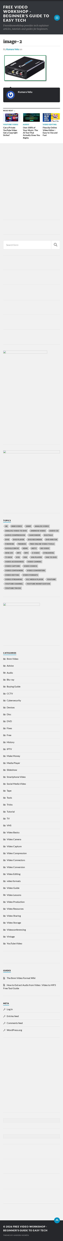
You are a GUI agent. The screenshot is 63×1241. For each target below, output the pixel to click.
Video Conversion (16, 867)
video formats (30, 575)
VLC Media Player (34, 579)
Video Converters (36, 570)
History (10, 742)
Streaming (48, 553)
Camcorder (34, 535)
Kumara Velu (12, 49)
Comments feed (15, 1023)
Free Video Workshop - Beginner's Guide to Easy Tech (26, 13)
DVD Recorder (35, 539)
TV (8, 818)
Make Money (13, 755)
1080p (28, 526)
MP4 (26, 553)
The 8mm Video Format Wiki (21, 978)
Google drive (12, 548)
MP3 (19, 553)
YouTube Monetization (38, 584)
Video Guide (13, 887)
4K (6, 526)
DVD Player (18, 539)
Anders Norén (21, 1235)
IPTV (9, 749)
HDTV (34, 548)
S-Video (36, 553)
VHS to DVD (51, 557)
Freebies (22, 544)
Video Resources (15, 908)
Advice (10, 665)
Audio (10, 672)
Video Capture (12, 566)
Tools (9, 797)
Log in (10, 1009)
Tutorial (11, 811)
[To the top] (57, 1220)
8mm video (16, 526)
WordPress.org (14, 1030)
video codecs (30, 566)
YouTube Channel (14, 584)
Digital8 (48, 535)
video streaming (13, 579)
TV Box (8, 557)
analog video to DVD (16, 531)
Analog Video (42, 526)
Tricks (10, 804)
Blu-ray (10, 679)
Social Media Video (16, 783)
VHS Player (36, 557)
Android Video (38, 531)
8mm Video (12, 658)
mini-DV (9, 553)
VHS (25, 557)
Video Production (16, 901)
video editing (12, 575)
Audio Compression (15, 535)
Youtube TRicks (13, 588)
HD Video (44, 548)
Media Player (13, 763)
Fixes (9, 728)
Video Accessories (14, 562)
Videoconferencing (16, 929)
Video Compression (17, 853)
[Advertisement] (31, 182)
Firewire (9, 544)
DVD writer (51, 539)
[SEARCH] (55, 244)
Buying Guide (13, 686)
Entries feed (13, 1016)
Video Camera (34, 562)
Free (9, 735)
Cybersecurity (14, 700)
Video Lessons (14, 895)
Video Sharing (14, 915)
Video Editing (13, 874)
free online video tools (42, 544)
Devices (11, 707)
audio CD (53, 531)
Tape (9, 790)
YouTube (51, 579)
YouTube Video (14, 943)
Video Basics (13, 832)
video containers (14, 570)
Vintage (11, 936)
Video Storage (14, 922)
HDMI (25, 548)
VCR (18, 557)
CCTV (10, 693)
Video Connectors (16, 860)
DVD (7, 539)
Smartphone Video (16, 776)
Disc (9, 714)
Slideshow (12, 769)
